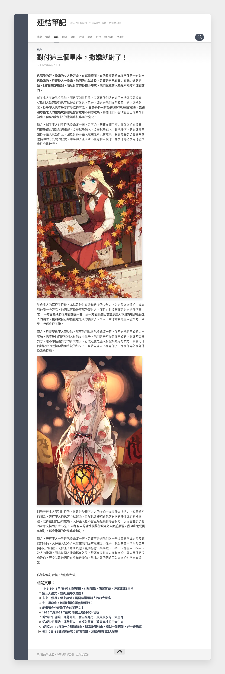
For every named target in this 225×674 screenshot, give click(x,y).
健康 (39, 36)
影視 (98, 36)
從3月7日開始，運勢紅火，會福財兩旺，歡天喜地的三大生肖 (82, 622)
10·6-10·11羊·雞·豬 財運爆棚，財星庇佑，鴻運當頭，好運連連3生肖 (87, 588)
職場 (64, 36)
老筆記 (120, 36)
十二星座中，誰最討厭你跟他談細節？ (67, 603)
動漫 (90, 36)
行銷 (81, 36)
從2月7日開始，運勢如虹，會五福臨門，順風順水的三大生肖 (82, 617)
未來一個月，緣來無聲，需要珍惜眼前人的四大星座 (76, 598)
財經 (73, 36)
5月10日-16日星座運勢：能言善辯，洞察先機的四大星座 (80, 631)
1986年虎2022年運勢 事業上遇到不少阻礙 (70, 612)
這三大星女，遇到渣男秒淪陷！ (63, 593)
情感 (47, 36)
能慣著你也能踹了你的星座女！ (63, 607)
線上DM (108, 36)
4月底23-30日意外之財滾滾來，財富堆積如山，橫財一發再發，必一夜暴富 (92, 627)
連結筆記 (51, 22)
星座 (56, 36)
